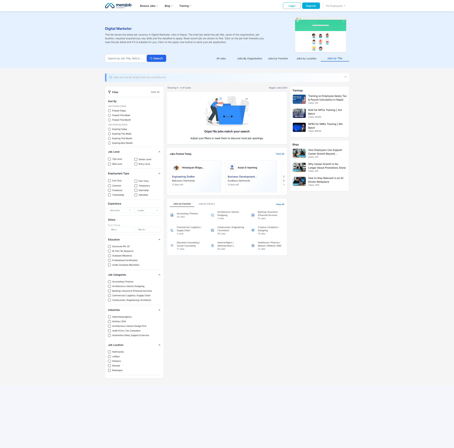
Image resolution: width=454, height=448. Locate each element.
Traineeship (118, 195)
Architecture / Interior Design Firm (129, 326)
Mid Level (117, 164)
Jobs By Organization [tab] (249, 58)
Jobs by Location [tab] (306, 58)
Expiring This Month (122, 138)
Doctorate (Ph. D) (121, 246)
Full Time (116, 180)
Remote (116, 365)
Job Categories (117, 274)
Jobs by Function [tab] (278, 58)
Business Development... (242, 176)
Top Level (117, 159)
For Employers (334, 5)
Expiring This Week (121, 133)
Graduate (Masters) (122, 255)
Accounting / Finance (122, 281)
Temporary (144, 185)
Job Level (114, 151)
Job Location (115, 344)
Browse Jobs (148, 5)
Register (311, 5)
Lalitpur (116, 356)
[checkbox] (109, 159)
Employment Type (118, 173)
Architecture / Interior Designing (128, 286)
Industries (114, 309)
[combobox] (121, 210)
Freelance (117, 190)
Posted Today (119, 110)
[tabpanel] (227, 230)
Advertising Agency (122, 316)
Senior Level (145, 159)
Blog (167, 5)
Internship (144, 190)
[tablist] (278, 58)
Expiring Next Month (122, 143)
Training (184, 5)
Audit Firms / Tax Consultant (126, 330)
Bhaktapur (117, 370)
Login (292, 5)
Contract (116, 185)
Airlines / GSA (119, 321)
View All (280, 153)
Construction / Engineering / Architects (131, 300)
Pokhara (116, 361)
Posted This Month (121, 120)
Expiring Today (119, 129)
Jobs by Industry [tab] (206, 203)
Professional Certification (125, 260)
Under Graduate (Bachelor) (125, 265)
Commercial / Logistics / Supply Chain (131, 295)
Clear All (155, 92)
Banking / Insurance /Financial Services (132, 290)
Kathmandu (118, 351)
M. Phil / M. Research (122, 251)
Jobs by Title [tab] (334, 58)
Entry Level (144, 164)
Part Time (144, 181)
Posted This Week (121, 115)
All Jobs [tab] (221, 58)
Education (114, 239)
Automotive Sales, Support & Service (130, 335)
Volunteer (143, 195)
